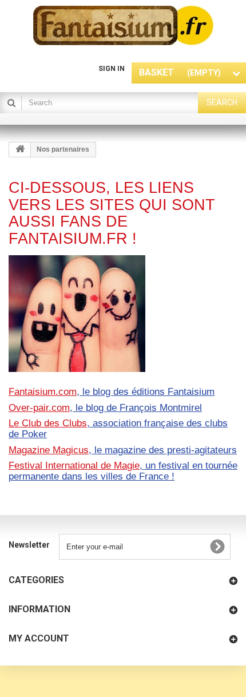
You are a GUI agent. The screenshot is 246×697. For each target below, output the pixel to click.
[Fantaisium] (123, 25)
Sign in (111, 69)
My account (39, 638)
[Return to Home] (20, 149)
